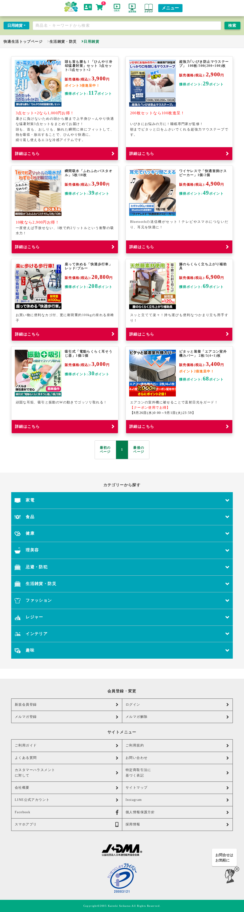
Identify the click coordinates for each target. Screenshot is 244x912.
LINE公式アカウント (32, 800)
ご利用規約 (135, 745)
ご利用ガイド (26, 745)
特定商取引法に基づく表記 (138, 772)
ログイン (133, 704)
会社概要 (22, 787)
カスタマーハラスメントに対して (35, 772)
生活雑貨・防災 (63, 41)
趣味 (30, 650)
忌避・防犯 (36, 567)
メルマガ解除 (136, 717)
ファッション (38, 600)
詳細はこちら (27, 153)
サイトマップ (136, 787)
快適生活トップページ (23, 41)
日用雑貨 (15, 25)
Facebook (22, 812)
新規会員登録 (26, 704)
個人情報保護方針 (140, 812)
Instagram (134, 800)
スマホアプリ (26, 824)
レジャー (34, 617)
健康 (30, 533)
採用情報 (133, 824)
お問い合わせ (136, 758)
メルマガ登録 (26, 717)
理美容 (32, 550)
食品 (30, 517)
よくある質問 (26, 758)
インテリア (36, 633)
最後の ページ (138, 450)
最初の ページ (105, 450)
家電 (30, 500)
